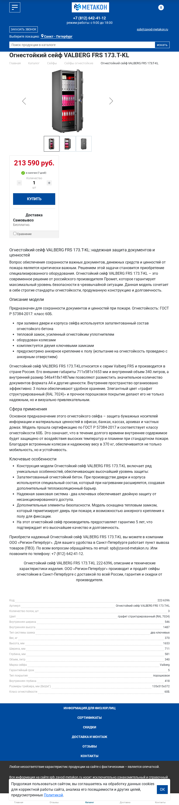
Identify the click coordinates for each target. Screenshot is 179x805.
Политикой (53, 795)
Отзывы (90, 746)
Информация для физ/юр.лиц (90, 708)
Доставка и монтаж (89, 737)
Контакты (89, 756)
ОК (162, 789)
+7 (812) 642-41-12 (89, 18)
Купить (34, 199)
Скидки (89, 727)
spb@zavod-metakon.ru (152, 29)
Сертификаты (89, 718)
